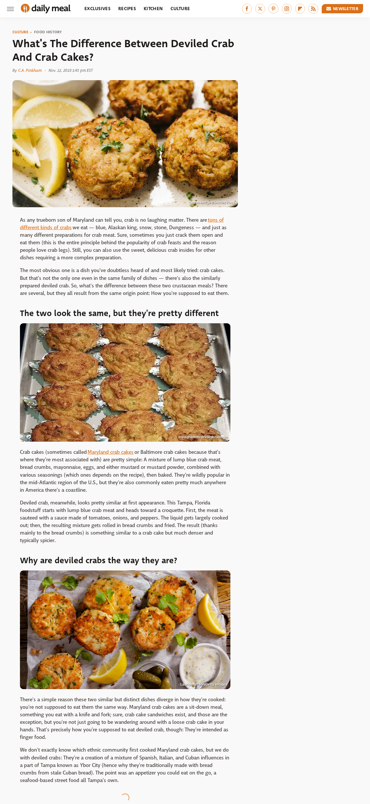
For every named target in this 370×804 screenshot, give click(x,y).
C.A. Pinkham (30, 70)
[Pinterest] (273, 9)
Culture (180, 8)
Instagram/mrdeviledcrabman (203, 437)
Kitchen (153, 8)
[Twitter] (260, 9)
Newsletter (345, 9)
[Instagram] (287, 9)
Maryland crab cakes (111, 452)
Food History (48, 32)
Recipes (127, 8)
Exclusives (97, 8)
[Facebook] (247, 9)
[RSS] (313, 9)
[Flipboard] (300, 9)
